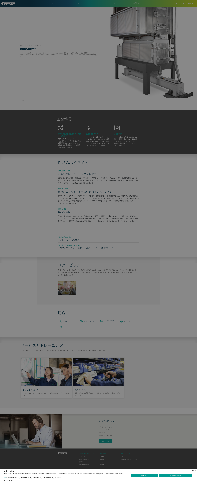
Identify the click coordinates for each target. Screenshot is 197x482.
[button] (65, 480)
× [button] (195, 470)
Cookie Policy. (100, 474)
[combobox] (193, 470)
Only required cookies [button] (175, 475)
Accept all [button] (144, 475)
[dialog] (98, 475)
